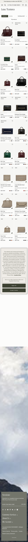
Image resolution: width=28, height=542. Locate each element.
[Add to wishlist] (12, 23)
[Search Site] (5, 5)
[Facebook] (3, 509)
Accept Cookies (14, 290)
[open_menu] (2, 5)
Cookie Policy (17, 275)
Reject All (14, 285)
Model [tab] (11, 16)
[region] (14, 271)
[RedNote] (17, 509)
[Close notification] (26, 1)
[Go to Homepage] (14, 5)
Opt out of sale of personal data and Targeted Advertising (14, 280)
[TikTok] (15, 509)
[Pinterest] (10, 509)
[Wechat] (12, 509)
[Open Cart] (25, 5)
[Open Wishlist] (22, 5)
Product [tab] (4, 16)
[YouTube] (7, 509)
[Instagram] (5, 509)
